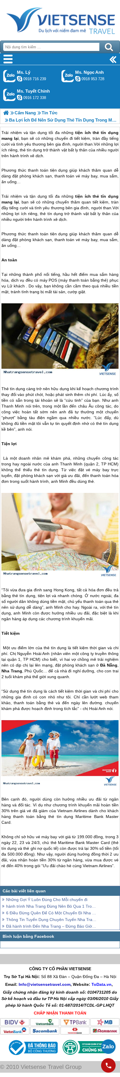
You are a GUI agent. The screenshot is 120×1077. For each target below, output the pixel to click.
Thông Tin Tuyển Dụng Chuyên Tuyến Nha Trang (51, 919)
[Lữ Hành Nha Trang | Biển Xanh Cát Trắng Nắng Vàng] (6, 112)
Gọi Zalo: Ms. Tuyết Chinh (9, 94)
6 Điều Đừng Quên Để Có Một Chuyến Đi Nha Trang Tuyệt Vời (51, 913)
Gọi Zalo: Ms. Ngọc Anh (67, 75)
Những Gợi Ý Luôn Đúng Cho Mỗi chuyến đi (46, 899)
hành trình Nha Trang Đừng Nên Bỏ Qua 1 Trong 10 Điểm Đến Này (51, 906)
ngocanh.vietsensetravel (78, 79)
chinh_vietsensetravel (19, 97)
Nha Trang (11, 671)
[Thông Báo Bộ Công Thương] (32, 1056)
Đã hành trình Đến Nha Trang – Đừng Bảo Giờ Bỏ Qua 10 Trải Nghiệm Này (51, 926)
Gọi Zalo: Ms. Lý (9, 75)
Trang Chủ (60, 19)
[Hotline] (108, 1065)
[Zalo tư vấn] (108, 1046)
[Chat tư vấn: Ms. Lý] (19, 79)
